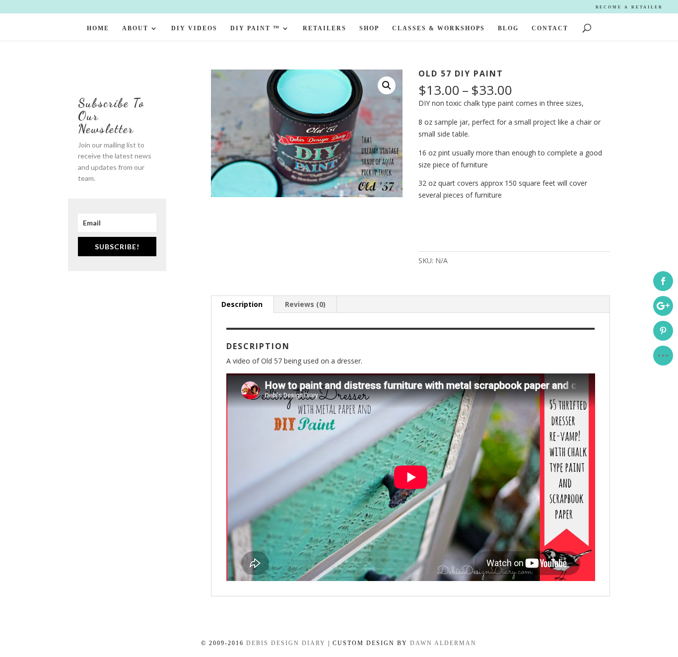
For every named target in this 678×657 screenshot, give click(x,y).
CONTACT (550, 28)
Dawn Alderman (443, 643)
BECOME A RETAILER (629, 7)
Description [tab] (242, 304)
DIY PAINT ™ (255, 28)
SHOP (369, 28)
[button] (387, 85)
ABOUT (135, 28)
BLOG (508, 28)
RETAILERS (324, 28)
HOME (98, 28)
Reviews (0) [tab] (305, 304)
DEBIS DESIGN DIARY (286, 643)
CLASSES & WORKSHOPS (438, 28)
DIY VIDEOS (194, 28)
